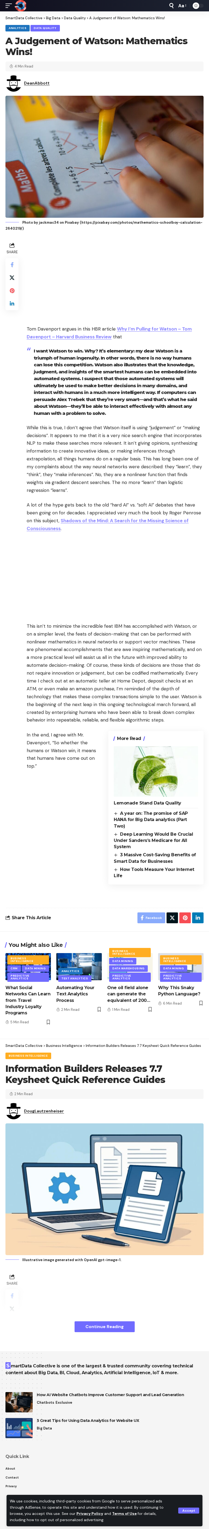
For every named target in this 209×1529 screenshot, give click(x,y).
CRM (14, 968)
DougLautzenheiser (44, 1111)
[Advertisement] (115, 279)
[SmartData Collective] (20, 5)
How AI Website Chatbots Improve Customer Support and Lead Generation (110, 1394)
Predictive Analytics (20, 977)
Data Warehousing (128, 968)
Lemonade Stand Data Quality (147, 803)
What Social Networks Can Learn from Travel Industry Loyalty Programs (27, 1000)
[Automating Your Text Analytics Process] (79, 966)
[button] (188, 1511)
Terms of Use (124, 1513)
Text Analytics (75, 978)
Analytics (17, 28)
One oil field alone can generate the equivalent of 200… (128, 994)
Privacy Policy (89, 1513)
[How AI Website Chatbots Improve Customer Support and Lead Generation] (19, 1402)
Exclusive (64, 1402)
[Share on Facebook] (12, 264)
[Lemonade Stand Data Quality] (156, 771)
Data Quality (45, 28)
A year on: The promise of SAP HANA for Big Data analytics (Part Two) (151, 820)
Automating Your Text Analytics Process (75, 994)
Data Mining (35, 968)
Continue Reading (104, 1326)
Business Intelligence (22, 960)
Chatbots (45, 1402)
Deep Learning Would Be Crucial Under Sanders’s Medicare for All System (153, 841)
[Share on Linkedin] (12, 303)
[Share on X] (12, 277)
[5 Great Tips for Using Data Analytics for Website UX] (19, 1428)
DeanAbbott (37, 83)
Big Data (44, 1428)
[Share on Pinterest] (12, 290)
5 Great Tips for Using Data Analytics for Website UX (88, 1420)
